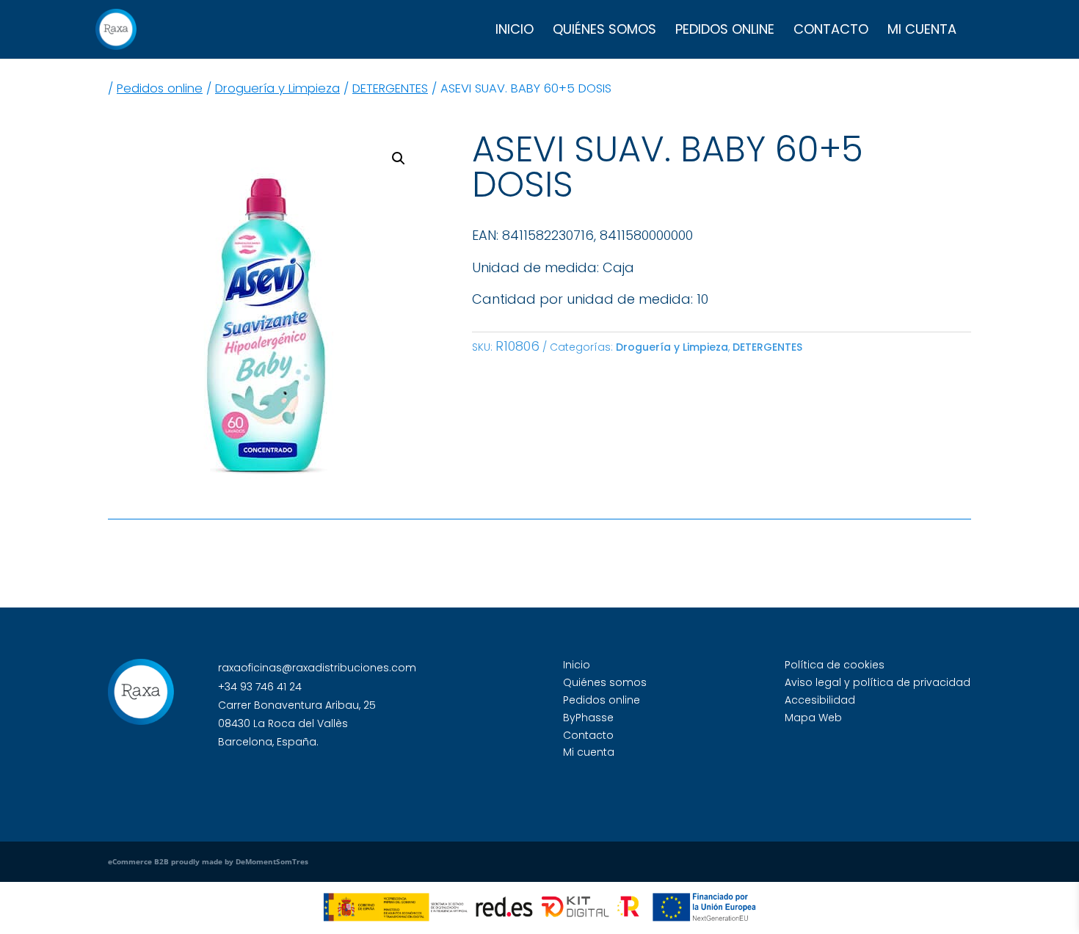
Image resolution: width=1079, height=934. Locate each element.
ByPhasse (588, 717)
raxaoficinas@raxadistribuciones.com (317, 667)
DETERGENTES (390, 88)
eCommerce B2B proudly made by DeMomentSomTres (208, 861)
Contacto (830, 31)
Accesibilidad (820, 700)
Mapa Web (813, 717)
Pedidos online (724, 31)
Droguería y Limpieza (277, 88)
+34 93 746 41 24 (260, 686)
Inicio (514, 31)
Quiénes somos (604, 31)
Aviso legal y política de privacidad (877, 682)
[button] (398, 158)
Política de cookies (834, 664)
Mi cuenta (921, 31)
